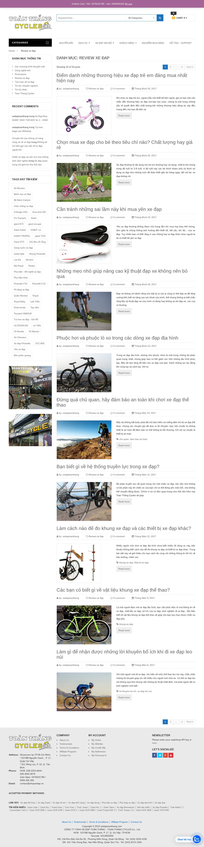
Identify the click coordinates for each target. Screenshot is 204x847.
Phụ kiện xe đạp (109, 803)
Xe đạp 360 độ (103, 43)
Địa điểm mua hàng (153, 43)
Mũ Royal (18, 266)
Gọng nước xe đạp (23, 247)
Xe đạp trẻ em (59, 803)
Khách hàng (127, 43)
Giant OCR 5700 (54, 810)
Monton (29, 259)
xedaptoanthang (71, 88)
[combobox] (141, 18)
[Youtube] (171, 755)
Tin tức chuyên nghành (26, 85)
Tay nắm (34, 307)
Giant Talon (109, 807)
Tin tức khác (21, 89)
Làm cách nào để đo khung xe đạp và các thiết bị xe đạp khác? (124, 528)
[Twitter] (160, 755)
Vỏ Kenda (19, 331)
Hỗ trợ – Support (181, 43)
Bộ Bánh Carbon (22, 200)
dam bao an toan (138, 439)
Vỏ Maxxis (34, 331)
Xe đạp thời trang (76, 803)
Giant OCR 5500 (37, 810)
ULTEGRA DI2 (21, 325)
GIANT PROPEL (22, 236)
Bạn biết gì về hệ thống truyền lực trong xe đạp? (108, 466)
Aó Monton (19, 188)
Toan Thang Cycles (24, 93)
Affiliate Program (68, 751)
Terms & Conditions (69, 747)
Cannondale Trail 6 (18, 810)
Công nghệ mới (22, 70)
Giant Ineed (20, 230)
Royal (35, 295)
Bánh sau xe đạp (22, 194)
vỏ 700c (37, 325)
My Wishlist (97, 744)
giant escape (34, 224)
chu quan (124, 439)
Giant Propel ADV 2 (106, 810)
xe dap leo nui (145, 691)
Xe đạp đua (160, 803)
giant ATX (18, 224)
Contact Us (65, 755)
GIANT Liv (36, 230)
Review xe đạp (96, 88)
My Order (96, 740)
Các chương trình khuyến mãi (30, 66)
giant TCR (40, 236)
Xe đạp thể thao (27, 803)
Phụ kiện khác (21, 277)
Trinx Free (69, 807)
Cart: (180, 17)
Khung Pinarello (37, 254)
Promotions (20, 74)
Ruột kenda (20, 307)
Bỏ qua (128, 4)
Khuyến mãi (66, 43)
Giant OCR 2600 (143, 810)
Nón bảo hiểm (143, 807)
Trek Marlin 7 (176, 807)
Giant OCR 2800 (87, 810)
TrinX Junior (82, 807)
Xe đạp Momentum (125, 807)
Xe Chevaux (20, 337)
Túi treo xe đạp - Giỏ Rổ (26, 319)
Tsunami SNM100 (23, 313)
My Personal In (99, 755)
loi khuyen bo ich (127, 691)
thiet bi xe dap (141, 562)
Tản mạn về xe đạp (24, 82)
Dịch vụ (82, 43)
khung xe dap (126, 562)
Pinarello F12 (39, 283)
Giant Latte (32, 807)
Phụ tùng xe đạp (127, 803)
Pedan (31, 266)
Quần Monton (21, 295)
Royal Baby (19, 301)
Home (12, 50)
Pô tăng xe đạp (21, 289)
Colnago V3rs (21, 212)
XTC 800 (39, 343)
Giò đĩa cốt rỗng (37, 242)
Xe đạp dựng (93, 803)
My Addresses (98, 751)
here (154, 743)
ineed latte (19, 254)
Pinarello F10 (20, 283)
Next (189, 67)
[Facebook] (154, 755)
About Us (64, 740)
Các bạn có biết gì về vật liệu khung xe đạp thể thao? (113, 590)
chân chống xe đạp (23, 206)
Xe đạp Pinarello (22, 343)
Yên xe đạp (19, 349)
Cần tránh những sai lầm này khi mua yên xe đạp (109, 209)
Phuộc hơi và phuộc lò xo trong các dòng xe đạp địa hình (117, 337)
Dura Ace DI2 (39, 212)
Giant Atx (44, 807)
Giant (33, 218)
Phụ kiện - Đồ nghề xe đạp (27, 271)
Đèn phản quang (22, 355)
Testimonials (66, 744)
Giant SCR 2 (71, 810)
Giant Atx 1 (96, 807)
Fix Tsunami (20, 218)
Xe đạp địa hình (144, 803)
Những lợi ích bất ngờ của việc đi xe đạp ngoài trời (29, 146)
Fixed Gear (57, 807)
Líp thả (17, 259)
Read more (124, 115)
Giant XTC (19, 242)
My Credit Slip (98, 747)
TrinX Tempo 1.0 (125, 810)
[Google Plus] (165, 755)
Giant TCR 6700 (161, 810)
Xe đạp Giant (44, 803)
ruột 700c (35, 301)
